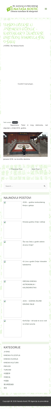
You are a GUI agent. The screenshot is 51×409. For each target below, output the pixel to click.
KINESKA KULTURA (11, 363)
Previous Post (15, 169)
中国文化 (7, 377)
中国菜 (6, 381)
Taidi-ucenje (7, 122)
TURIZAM (7, 370)
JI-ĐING (6, 46)
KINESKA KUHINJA (11, 359)
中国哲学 (7, 373)
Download (15, 122)
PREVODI (7, 366)
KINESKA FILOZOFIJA (12, 355)
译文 (5, 388)
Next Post (37, 169)
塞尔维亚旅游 (9, 384)
